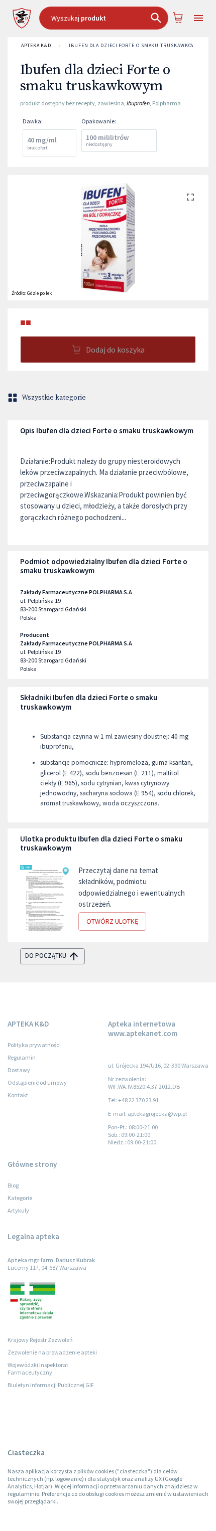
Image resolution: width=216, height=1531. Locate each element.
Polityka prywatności (34, 1045)
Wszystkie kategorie (54, 397)
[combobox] (104, 18)
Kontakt (18, 1095)
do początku (45, 955)
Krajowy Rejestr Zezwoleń (40, 1339)
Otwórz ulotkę (112, 921)
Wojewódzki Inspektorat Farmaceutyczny (38, 1368)
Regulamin (22, 1057)
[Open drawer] (198, 18)
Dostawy (19, 1070)
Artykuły (18, 1210)
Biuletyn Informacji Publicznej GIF (51, 1385)
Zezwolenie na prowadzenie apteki (52, 1352)
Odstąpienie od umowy (37, 1082)
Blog (13, 1185)
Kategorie (20, 1198)
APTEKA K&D (36, 45)
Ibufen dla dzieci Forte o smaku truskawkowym (136, 45)
